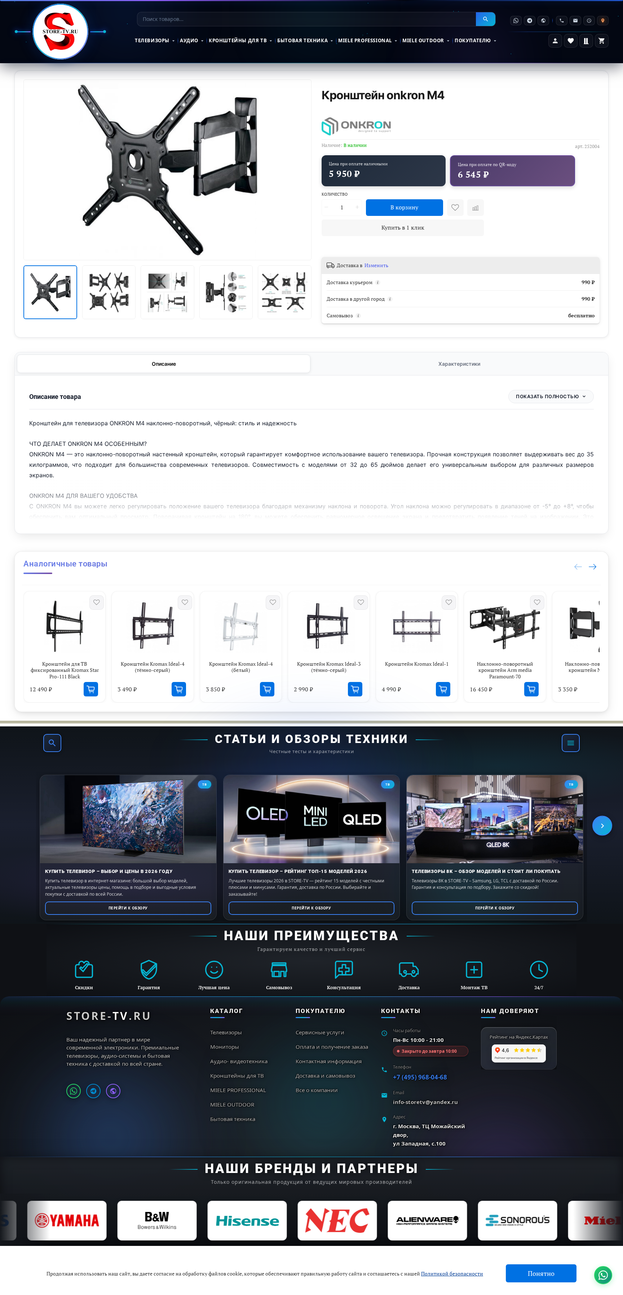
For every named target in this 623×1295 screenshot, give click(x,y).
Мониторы (224, 1046)
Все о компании (317, 1090)
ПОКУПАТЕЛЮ (473, 40)
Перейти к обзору (128, 908)
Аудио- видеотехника (239, 1061)
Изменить (376, 265)
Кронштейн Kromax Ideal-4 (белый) (241, 667)
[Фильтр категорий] (571, 743)
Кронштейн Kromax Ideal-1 (417, 663)
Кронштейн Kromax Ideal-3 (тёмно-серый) (329, 667)
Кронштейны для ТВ (238, 40)
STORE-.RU (109, 1015)
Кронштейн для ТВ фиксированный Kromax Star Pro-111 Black (65, 670)
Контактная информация (329, 1061)
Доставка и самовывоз (325, 1075)
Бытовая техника (302, 40)
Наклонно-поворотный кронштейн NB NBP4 (593, 667)
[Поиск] (52, 743)
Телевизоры (152, 40)
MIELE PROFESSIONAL (365, 40)
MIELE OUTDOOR (423, 40)
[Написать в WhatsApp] (73, 1091)
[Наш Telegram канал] (93, 1091)
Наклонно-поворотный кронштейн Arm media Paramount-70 (505, 670)
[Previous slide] (33, 170)
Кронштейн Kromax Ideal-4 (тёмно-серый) (152, 667)
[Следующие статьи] (602, 826)
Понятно (541, 1273)
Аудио (189, 40)
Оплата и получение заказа (332, 1046)
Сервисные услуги (320, 1032)
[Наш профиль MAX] (113, 1091)
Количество (335, 194)
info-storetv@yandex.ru (425, 1101)
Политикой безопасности (452, 1273)
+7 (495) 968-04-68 (420, 1077)
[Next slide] (301, 170)
